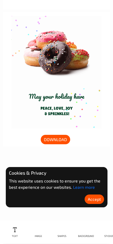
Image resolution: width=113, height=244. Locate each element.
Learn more (84, 187)
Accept (94, 199)
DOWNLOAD (55, 139)
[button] (15, 232)
